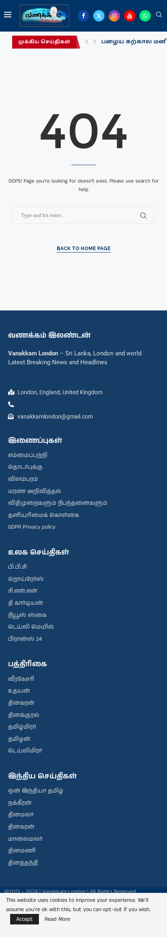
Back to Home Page (84, 248)
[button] (87, 42)
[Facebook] (83, 15)
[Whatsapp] (145, 15)
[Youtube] (129, 15)
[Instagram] (114, 15)
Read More (57, 919)
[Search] (159, 16)
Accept (24, 919)
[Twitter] (99, 15)
